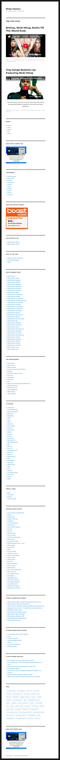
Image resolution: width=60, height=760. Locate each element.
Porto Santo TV (11, 571)
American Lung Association (15, 258)
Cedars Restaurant (12, 523)
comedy (9, 694)
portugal (17, 709)
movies (9, 184)
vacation (37, 718)
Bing (8, 492)
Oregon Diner (11, 557)
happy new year (25, 697)
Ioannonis (10, 379)
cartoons (29, 691)
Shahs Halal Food (12, 385)
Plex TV (9, 446)
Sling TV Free (11, 464)
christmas (36, 691)
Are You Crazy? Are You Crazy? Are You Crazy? (20, 660)
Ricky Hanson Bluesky (13, 282)
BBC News (10, 413)
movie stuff (38, 703)
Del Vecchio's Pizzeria (13, 527)
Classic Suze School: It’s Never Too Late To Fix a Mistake (23, 676)
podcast (9, 188)
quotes (9, 190)
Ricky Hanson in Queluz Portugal (16, 612)
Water (9, 262)
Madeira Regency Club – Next (16, 543)
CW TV (9, 422)
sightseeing (31, 715)
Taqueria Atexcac (12, 387)
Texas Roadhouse (12, 389)
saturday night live (21, 715)
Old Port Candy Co (12, 553)
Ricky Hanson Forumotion (15, 294)
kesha (33, 59)
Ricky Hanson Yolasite (13, 343)
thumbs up (32, 110)
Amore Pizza (11, 363)
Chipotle (9, 371)
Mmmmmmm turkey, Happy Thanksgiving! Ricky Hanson (24, 602)
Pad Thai (9, 561)
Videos (9, 133)
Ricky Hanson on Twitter (14, 310)
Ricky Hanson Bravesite (14, 284)
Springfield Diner (12, 578)
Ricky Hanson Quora (13, 327)
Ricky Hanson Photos (13, 242)
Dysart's (9, 531)
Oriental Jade (11, 559)
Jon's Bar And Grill (12, 541)
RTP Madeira (11, 460)
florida (33, 694)
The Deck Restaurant (13, 580)
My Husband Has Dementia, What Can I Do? (20, 674)
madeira (14, 703)
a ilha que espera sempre (14, 640)
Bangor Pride (11, 517)
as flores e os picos (12, 638)
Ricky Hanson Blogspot (14, 280)
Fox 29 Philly (11, 426)
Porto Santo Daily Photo (14, 569)
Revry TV (10, 454)
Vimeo (9, 476)
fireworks (27, 694)
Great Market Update (13, 668)
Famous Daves (11, 533)
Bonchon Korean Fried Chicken (16, 369)
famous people (16, 59)
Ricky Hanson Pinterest (14, 323)
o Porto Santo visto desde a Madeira (17, 634)
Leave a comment (11, 61)
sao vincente (10, 715)
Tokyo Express (11, 393)
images (9, 180)
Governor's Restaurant (14, 537)
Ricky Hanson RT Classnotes (15, 329)
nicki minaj (41, 59)
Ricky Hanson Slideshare (14, 331)
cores (8, 636)
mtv (8, 706)
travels (9, 192)
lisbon (8, 703)
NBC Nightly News (12, 442)
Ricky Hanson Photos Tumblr (15, 318)
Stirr (8, 466)
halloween (16, 697)
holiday (39, 697)
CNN (8, 420)
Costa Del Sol (11, 525)
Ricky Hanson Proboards (14, 325)
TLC (8, 468)
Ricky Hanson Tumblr (13, 337)
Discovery (10, 424)
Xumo (9, 478)
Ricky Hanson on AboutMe (15, 298)
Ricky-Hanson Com (13, 347)
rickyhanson (25, 709)
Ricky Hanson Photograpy (14, 314)
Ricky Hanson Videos (13, 244)
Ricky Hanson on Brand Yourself (16, 300)
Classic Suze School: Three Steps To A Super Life (21, 666)
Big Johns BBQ (11, 367)
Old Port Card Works (13, 555)
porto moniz (10, 709)
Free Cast (10, 428)
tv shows (10, 194)
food (38, 694)
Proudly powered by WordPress (21, 755)
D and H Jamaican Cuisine (14, 373)
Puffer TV (10, 452)
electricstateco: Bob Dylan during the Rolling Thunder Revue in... (26, 606)
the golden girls (20, 718)
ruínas (9, 642)
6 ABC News (10, 407)
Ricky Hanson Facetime (14, 290)
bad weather (21, 691)
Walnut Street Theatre (13, 588)
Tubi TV (9, 470)
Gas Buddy (10, 494)
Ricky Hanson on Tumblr (16, 598)
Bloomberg (10, 416)
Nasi (8, 381)
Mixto (9, 549)
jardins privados (12, 646)
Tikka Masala (11, 391)
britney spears (28, 59)
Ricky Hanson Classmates (14, 286)
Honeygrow (10, 377)
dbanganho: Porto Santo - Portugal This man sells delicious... (25, 608)
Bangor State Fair (12, 519)
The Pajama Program (13, 260)
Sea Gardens (11, 575)
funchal (9, 697)
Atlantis (9, 515)
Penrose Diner (11, 565)
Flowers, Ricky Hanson (14, 620)
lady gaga (31, 700)
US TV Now (10, 474)
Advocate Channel (12, 411)
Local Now (10, 438)
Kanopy (9, 434)
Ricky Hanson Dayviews (14, 288)
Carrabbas (10, 521)
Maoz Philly (10, 547)
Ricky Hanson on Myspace (15, 308)
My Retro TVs (11, 440)
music (22, 59)
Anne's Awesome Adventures (15, 513)
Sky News (10, 462)
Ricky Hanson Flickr (13, 292)
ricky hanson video (38, 712)
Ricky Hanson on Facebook (15, 302)
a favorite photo (11, 691)
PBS (8, 444)
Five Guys (10, 375)
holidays (9, 700)
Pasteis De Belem (12, 563)
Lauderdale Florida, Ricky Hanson (17, 618)
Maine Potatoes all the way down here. (18, 604)
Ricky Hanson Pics (12, 321)
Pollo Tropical (11, 567)
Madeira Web (11, 545)
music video (19, 706)
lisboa (38, 700)
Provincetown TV (12, 450)
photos (42, 706)
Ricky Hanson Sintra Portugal (16, 614)
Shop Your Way (11, 499)
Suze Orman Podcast (15, 656)
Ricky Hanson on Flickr (14, 304)
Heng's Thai (10, 539)
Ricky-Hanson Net (12, 349)
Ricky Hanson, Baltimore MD (15, 616)
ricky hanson (34, 709)
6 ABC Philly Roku (12, 409)
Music (9, 127)
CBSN (9, 418)
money (31, 703)
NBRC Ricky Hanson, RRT (14, 610)
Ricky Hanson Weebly (13, 341)
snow (38, 715)
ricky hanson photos (25, 712)
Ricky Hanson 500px (13, 278)
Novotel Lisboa (11, 551)
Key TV (9, 436)
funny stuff (10, 178)
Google (9, 497)
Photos (9, 129)
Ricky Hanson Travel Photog (15, 335)
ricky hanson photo (12, 712)
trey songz (37, 110)
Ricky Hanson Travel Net (14, 333)
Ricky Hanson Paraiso (13, 312)
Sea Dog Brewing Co (13, 573)
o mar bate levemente (13, 644)
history (33, 697)
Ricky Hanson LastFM (13, 296)
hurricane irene (17, 700)
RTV (8, 131)
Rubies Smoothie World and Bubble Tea (18, 383)
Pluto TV (9, 448)
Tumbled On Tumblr (13, 586)
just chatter (10, 182)
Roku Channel (11, 456)
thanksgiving (10, 718)
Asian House (11, 365)
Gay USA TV (10, 430)
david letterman (17, 694)
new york (27, 706)
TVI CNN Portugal (12, 472)
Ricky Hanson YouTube (14, 345)
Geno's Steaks (11, 535)
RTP (8, 458)
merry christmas (23, 703)
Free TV (9, 125)
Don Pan (9, 529)
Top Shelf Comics (12, 584)
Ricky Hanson (13, 9)
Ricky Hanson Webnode (14, 339)
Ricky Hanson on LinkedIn (15, 306)
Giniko (9, 432)
